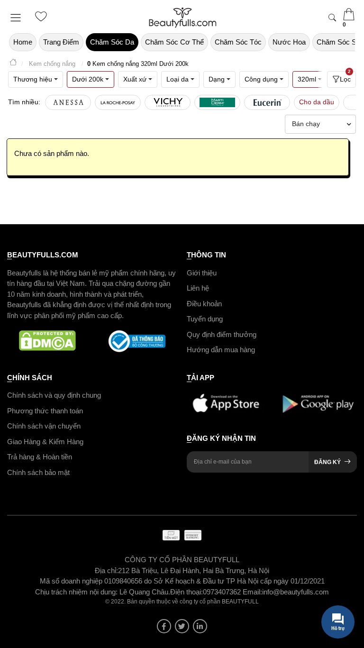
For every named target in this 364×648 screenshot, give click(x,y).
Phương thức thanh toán (45, 411)
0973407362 (223, 592)
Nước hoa (289, 42)
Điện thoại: (186, 592)
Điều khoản (204, 304)
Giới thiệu (202, 273)
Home (22, 42)
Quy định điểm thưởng (221, 334)
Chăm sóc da (112, 42)
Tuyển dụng (205, 319)
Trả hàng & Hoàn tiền (39, 457)
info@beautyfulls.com (295, 592)
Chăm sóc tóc (238, 42)
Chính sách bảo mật (38, 472)
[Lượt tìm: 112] (118, 102)
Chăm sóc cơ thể (174, 42)
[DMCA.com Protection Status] (47, 341)
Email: (252, 592)
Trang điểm (61, 42)
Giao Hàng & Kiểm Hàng (45, 442)
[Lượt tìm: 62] (217, 102)
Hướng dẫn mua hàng (221, 350)
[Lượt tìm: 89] (168, 102)
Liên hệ (198, 288)
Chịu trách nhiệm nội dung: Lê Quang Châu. (102, 592)
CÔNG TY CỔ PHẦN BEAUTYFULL (182, 560)
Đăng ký (327, 462)
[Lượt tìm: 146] (68, 102)
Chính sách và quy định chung (54, 395)
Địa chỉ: (106, 570)
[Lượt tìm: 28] (267, 102)
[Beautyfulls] (13, 63)
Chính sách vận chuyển (44, 426)
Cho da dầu (316, 102)
